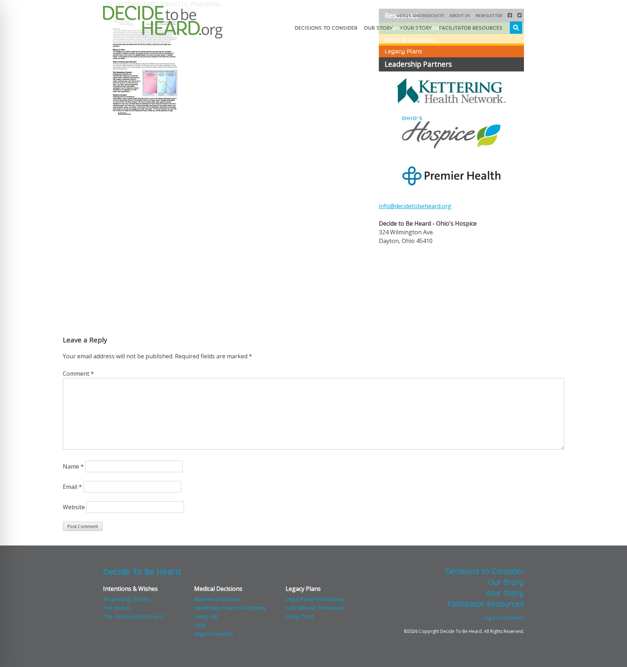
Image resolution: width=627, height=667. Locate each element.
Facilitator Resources (471, 28)
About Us (460, 15)
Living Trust (300, 616)
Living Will (205, 616)
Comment (78, 374)
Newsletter (489, 15)
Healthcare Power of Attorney (230, 607)
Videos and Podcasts (420, 15)
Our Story (378, 28)
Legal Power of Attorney (315, 599)
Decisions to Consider (326, 28)
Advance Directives (216, 599)
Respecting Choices (126, 599)
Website (74, 507)
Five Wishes (117, 607)
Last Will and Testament (315, 607)
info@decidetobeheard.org (415, 206)
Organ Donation (213, 633)
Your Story (415, 28)
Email (72, 487)
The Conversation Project (133, 616)
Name (73, 466)
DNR (199, 625)
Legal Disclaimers (503, 617)
